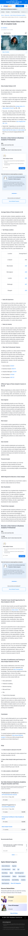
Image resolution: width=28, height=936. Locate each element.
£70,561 (15, 371)
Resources (7, 15)
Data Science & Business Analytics (18, 15)
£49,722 (12, 377)
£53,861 (12, 366)
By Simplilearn (4, 27)
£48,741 (14, 368)
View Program (22, 168)
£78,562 (12, 374)
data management (18, 669)
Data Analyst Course (7, 826)
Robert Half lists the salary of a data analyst (14, 130)
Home (2, 15)
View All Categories (16, 883)
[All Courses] (1, 6)
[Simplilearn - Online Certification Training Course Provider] (7, 6)
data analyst (15, 610)
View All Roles (14, 913)
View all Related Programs (14, 201)
